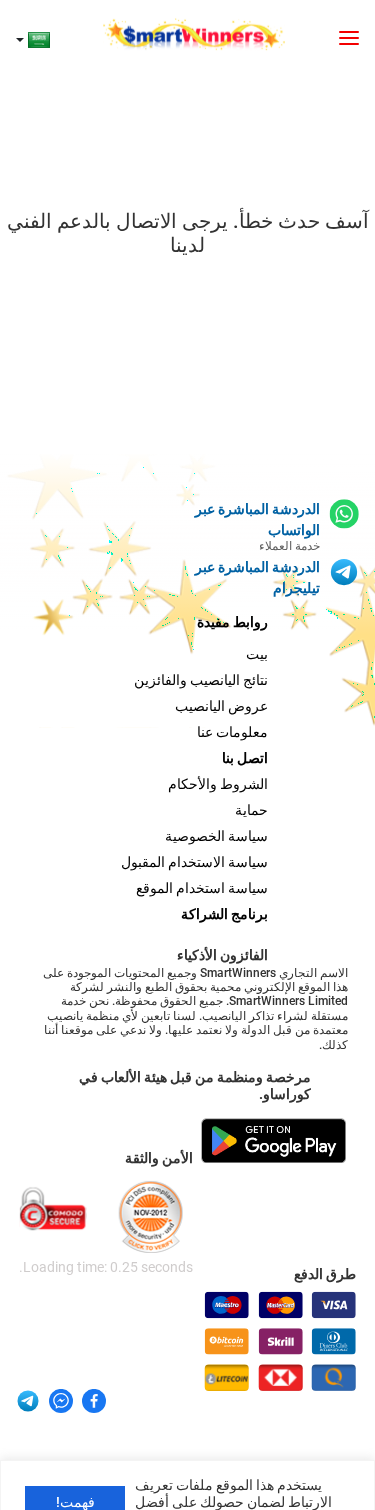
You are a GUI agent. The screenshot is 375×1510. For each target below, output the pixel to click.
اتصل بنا (245, 758)
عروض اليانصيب (221, 706)
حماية (251, 810)
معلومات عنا (232, 732)
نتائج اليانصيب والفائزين (201, 680)
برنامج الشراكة (224, 914)
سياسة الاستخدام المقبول (194, 862)
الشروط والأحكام (218, 784)
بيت (257, 654)
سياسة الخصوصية (216, 836)
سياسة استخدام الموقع (202, 888)
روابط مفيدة (232, 622)
